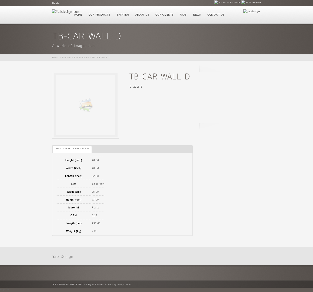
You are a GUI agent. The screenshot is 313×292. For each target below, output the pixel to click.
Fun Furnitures (81, 57)
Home (55, 3)
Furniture (66, 57)
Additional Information (72, 148)
